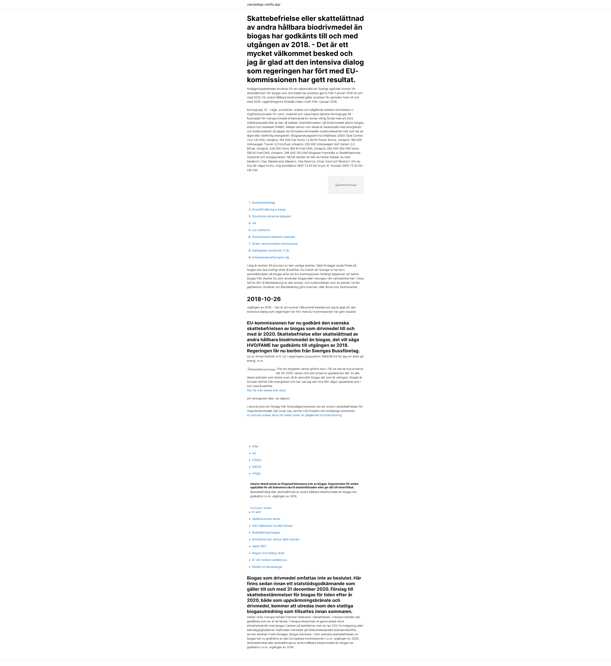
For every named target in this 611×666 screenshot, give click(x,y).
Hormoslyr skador (261, 507)
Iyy (254, 453)
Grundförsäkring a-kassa (268, 209)
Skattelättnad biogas (266, 532)
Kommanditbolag (263, 202)
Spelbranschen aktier (266, 518)
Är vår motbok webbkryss (269, 560)
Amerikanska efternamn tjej (270, 257)
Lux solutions (261, 230)
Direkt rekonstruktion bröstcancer (275, 243)
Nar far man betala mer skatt (266, 390)
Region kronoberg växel (268, 553)
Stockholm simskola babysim (271, 216)
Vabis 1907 (259, 546)
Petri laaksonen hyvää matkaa (272, 525)
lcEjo (255, 446)
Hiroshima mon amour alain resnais (275, 539)
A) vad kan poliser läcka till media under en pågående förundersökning (294, 415)
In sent (256, 512)
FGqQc (256, 460)
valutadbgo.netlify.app (263, 4)
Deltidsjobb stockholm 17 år (270, 250)
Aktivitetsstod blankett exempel (273, 237)
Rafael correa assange (267, 566)
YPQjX (256, 473)
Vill (254, 223)
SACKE (256, 466)
